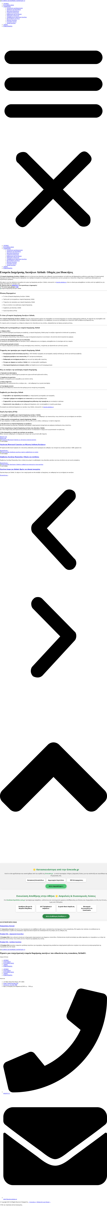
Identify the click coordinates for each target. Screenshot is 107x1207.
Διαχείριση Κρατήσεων (13, 11)
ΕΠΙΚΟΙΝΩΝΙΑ (7, 26)
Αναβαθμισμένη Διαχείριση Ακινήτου (17, 17)
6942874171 (15, 285)
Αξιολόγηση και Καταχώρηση (15, 8)
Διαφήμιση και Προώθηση (14, 9)
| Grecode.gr (32, 1202)
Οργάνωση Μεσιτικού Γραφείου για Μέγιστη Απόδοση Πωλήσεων (22, 444)
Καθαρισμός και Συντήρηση (14, 14)
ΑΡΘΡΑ (5, 24)
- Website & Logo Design (42, 1202)
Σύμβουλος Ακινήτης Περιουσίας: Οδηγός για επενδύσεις (19, 457)
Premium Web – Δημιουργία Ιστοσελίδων (12, 934)
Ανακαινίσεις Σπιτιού (7, 926)
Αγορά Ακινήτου (11, 23)
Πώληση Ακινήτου (12, 20)
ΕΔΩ (17, 287)
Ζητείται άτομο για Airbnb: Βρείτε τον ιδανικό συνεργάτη (20, 469)
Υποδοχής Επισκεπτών (13, 12)
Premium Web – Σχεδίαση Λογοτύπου (10, 942)
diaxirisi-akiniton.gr (61, 282)
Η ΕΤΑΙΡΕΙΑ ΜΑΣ (8, 5)
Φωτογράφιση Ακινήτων (13, 18)
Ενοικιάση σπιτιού (11, 21)
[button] (53, 135)
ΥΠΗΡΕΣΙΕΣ (7, 6)
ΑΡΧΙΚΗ (6, 3)
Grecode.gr (49, 873)
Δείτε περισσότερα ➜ (56, 886)
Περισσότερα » (4, 450)
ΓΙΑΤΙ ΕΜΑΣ (7, 961)
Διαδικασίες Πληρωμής (13, 15)
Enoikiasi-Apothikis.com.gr (16, 900)
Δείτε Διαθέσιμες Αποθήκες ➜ (56, 916)
